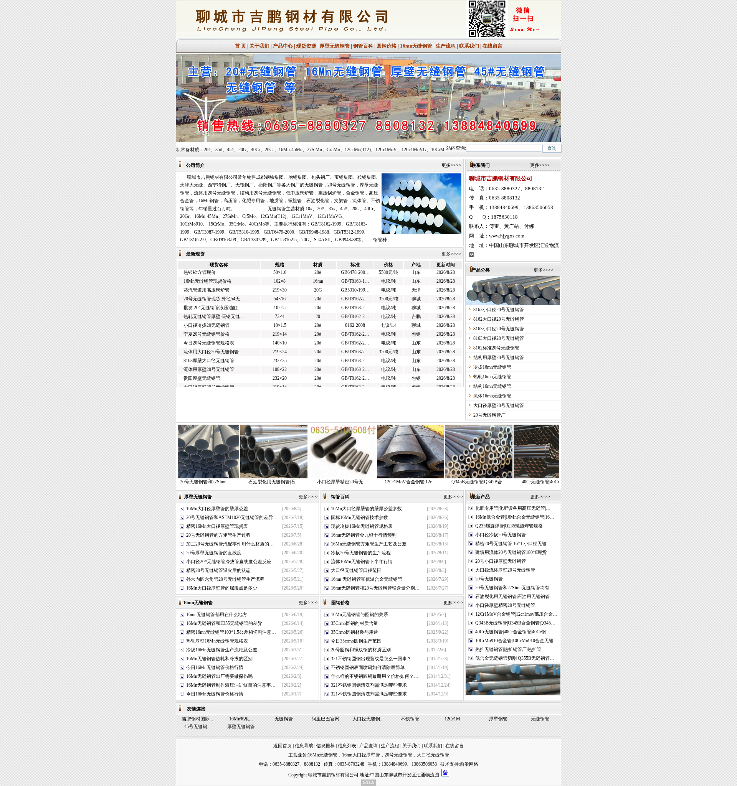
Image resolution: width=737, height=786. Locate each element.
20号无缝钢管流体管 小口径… (214, 386)
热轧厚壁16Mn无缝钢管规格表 (217, 641)
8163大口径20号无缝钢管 (498, 338)
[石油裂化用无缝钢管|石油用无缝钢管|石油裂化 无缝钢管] (235, 477)
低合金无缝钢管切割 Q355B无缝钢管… (514, 658)
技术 (444, 764)
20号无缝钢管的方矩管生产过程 (218, 535)
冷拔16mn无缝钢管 (492, 367)
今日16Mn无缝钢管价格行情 (214, 667)
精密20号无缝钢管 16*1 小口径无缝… (513, 543)
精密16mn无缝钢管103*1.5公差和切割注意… (231, 632)
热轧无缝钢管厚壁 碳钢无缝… (214, 306)
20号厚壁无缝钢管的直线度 (213, 552)
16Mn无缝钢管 (322, 755)
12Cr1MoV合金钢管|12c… (372, 481)
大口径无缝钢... (367, 719)
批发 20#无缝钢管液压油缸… (212, 297)
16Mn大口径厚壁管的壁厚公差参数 (366, 508)
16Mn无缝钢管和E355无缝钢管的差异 (224, 623)
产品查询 (368, 745)
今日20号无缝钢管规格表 (208, 332)
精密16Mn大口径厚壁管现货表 (217, 526)
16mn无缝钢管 (416, 46)
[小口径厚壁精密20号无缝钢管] (303, 477)
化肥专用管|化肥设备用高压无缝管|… (512, 508)
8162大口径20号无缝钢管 (498, 319)
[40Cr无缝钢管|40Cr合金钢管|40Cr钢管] (508, 477)
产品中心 (283, 46)
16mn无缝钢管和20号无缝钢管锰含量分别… (375, 588)
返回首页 (282, 745)
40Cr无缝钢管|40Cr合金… (509, 481)
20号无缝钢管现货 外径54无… (214, 288)
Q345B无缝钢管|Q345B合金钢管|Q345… (515, 623)
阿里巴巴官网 (325, 719)
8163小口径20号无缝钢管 (498, 328)
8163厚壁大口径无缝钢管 (208, 350)
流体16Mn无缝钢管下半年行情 (362, 561)
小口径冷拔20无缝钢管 (206, 315)
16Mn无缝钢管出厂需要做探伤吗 (219, 676)
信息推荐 (325, 745)
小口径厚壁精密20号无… (304, 481)
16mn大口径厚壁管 (361, 755)
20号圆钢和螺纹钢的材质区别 (361, 650)
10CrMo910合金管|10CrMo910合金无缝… (516, 640)
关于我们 (259, 46)
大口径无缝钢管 (433, 755)
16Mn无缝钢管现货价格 (207, 271)
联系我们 (469, 46)
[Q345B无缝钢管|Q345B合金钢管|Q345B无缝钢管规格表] (440, 477)
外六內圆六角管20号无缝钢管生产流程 (225, 579)
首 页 (240, 46)
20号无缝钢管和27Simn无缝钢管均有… (514, 587)
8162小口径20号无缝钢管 (498, 309)
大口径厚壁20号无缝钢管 (208, 376)
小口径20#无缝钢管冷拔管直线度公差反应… (231, 561)
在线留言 (492, 46)
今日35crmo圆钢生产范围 (356, 641)
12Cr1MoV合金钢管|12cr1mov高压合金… (516, 614)
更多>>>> (453, 165)
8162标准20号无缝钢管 (496, 348)
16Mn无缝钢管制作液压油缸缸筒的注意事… (231, 685)
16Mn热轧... (241, 719)
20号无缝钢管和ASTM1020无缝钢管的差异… (232, 517)
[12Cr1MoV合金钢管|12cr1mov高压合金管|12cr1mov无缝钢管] (372, 477)
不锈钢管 (410, 719)
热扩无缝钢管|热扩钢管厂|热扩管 (508, 649)
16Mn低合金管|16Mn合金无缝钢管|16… (514, 517)
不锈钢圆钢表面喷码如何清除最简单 (368, 667)
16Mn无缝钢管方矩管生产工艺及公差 (369, 544)
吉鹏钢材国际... (197, 719)
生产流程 (446, 46)
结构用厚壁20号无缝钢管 (498, 357)
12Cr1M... (454, 719)
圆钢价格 (387, 46)
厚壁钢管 (498, 719)
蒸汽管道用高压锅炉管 (206, 279)
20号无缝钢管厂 (489, 415)
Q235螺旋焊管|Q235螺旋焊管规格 (509, 526)
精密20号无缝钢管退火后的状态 (218, 570)
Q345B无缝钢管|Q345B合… (440, 481)
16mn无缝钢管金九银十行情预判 (364, 535)
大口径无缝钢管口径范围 (356, 570)
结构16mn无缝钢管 (492, 386)
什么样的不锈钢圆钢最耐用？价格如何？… (374, 676)
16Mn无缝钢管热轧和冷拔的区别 (219, 658)
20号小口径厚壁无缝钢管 (500, 561)
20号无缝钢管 (489, 579)
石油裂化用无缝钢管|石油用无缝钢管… (514, 596)
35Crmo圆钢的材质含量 (354, 623)
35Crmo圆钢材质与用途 (354, 632)
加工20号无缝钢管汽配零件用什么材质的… (230, 544)
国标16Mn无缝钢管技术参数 (359, 517)
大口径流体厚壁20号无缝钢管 (505, 570)
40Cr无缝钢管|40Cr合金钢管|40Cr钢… (512, 631)
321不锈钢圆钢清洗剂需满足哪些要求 (369, 685)
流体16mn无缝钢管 (492, 396)
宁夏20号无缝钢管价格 (206, 323)
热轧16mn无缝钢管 (492, 376)
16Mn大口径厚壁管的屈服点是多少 (221, 588)
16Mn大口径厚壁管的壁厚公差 (217, 508)
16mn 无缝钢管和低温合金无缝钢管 (366, 579)
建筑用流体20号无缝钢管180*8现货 (511, 552)
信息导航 (304, 745)
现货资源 (306, 46)
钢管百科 (363, 46)
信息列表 (347, 745)
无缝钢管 (283, 719)
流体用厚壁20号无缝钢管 (208, 359)
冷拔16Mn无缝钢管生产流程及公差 (221, 650)
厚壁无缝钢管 (335, 46)
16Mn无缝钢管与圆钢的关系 (359, 614)
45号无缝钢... (197, 726)
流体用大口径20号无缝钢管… (213, 341)
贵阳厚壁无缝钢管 (201, 368)
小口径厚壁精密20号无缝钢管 (505, 605)
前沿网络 (469, 764)
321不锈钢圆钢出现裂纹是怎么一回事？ (371, 658)
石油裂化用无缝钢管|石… (235, 481)
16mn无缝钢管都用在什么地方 (216, 614)
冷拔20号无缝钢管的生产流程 (361, 552)
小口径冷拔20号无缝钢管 (500, 534)
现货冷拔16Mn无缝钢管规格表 (362, 526)
